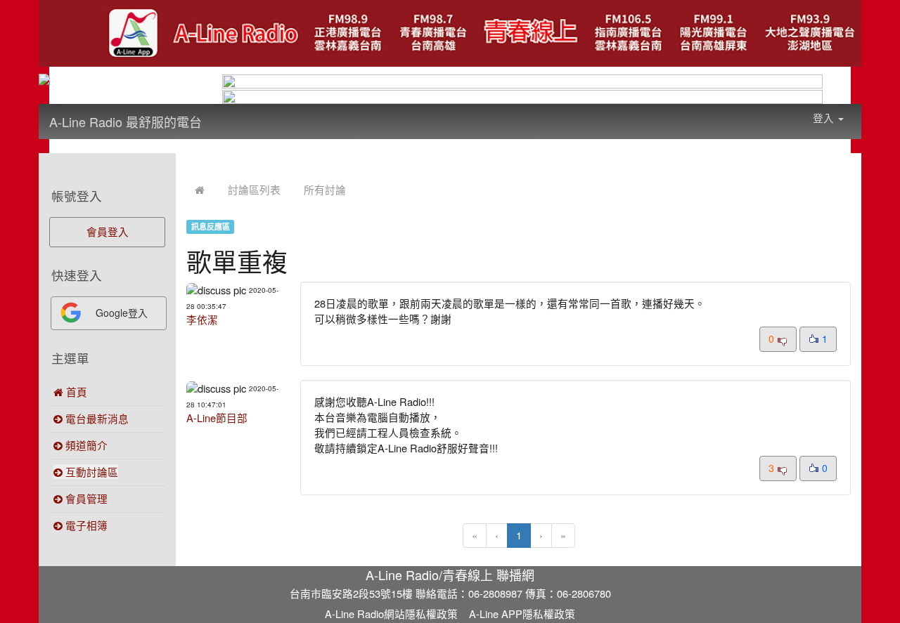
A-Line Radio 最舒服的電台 (125, 121)
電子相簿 (85, 525)
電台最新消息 (96, 418)
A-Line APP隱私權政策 (522, 613)
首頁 (75, 391)
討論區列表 (254, 189)
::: (215, 112)
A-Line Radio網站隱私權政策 (391, 613)
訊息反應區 (210, 226)
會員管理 (85, 498)
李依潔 (202, 319)
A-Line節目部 (217, 417)
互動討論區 (90, 471)
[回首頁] (199, 189)
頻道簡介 (85, 445)
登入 (825, 117)
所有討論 (325, 189)
